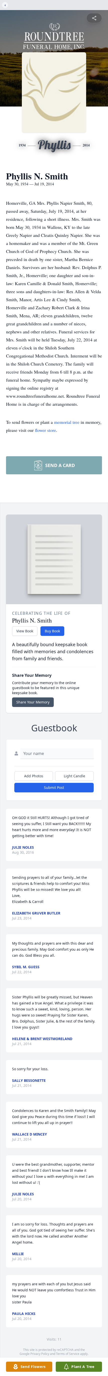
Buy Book (52, 631)
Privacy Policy (39, 1354)
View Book (24, 631)
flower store (45, 430)
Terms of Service (67, 1354)
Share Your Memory (32, 702)
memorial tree (66, 422)
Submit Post (54, 787)
